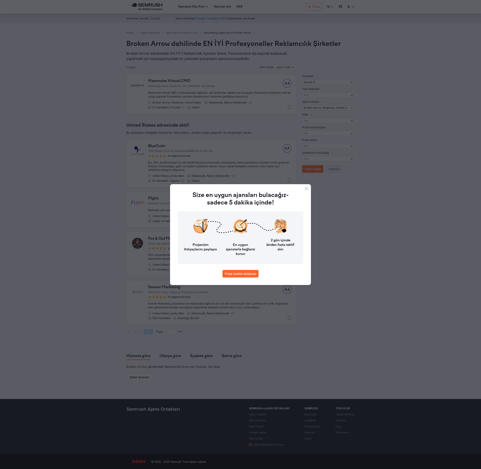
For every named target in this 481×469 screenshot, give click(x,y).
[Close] (306, 188)
